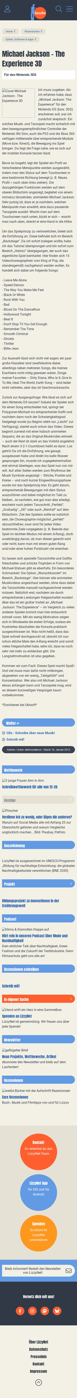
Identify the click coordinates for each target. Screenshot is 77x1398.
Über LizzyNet (38, 1342)
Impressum (38, 1371)
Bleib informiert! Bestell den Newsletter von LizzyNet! (33, 1271)
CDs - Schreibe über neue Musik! (31, 733)
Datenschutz (38, 1349)
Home (9, 31)
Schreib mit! (15, 739)
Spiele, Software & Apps (20, 39)
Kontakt (38, 1364)
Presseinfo (39, 1356)
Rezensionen (32, 31)
